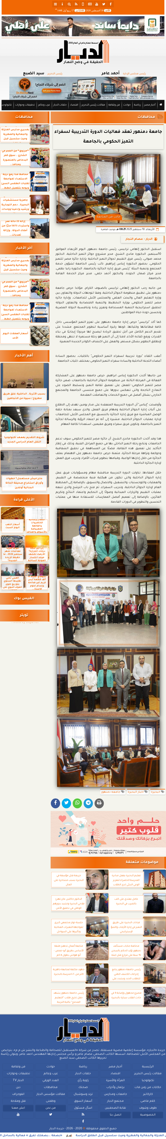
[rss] (76, 4)
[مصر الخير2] (108, 833)
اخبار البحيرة (136, 792)
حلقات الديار (60, 105)
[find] (69, 4)
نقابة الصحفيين (115, 1108)
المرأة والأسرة (115, 1080)
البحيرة (156, 792)
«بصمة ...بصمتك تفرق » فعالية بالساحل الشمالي (55, 1135)
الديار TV (18, 1080)
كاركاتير (148, 1094)
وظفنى (50, 1101)
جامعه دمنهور (111, 792)
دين (18, 1087)
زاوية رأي (83, 1080)
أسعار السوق (83, 1101)
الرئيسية (148, 1067)
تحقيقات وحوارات (25, 105)
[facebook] (110, 4)
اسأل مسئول (83, 1108)
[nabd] (83, 4)
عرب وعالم (44, 105)
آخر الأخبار (24, 248)
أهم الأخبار (24, 356)
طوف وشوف (148, 1108)
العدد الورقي (51, 1080)
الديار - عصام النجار (139, 239)
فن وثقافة (114, 105)
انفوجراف (18, 1094)
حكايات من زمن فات (147, 1087)
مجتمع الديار (115, 1101)
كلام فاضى (147, 1101)
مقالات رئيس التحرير (93, 105)
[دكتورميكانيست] (83, 88)
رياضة (137, 105)
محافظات (146, 117)
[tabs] (55, 4)
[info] (62, 4)
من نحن (51, 1108)
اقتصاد (74, 105)
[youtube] (97, 4)
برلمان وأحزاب (115, 1087)
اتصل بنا (115, 1115)
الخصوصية (147, 1115)
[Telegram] (88, 803)
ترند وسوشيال (83, 1094)
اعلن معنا (18, 1108)
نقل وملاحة (18, 1101)
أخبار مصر (149, 105)
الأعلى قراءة (24, 500)
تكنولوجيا (6, 105)
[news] (90, 4)
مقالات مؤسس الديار (50, 1094)
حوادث (127, 105)
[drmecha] (83, 110)
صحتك (83, 1087)
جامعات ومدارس (115, 1094)
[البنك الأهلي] (83, 26)
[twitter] (103, 4)
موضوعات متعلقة (142, 862)
